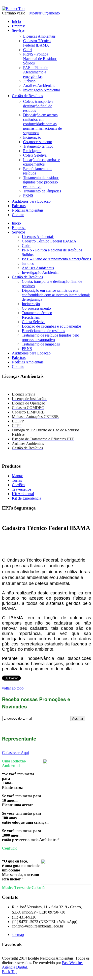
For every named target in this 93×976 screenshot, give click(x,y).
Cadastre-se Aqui (15, 752)
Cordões (18, 485)
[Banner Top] (13, 8)
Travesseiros (21, 489)
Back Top (9, 972)
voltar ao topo (13, 688)
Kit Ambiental (23, 494)
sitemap (18, 934)
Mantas (17, 476)
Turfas (17, 480)
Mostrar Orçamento (44, 13)
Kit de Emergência (26, 498)
